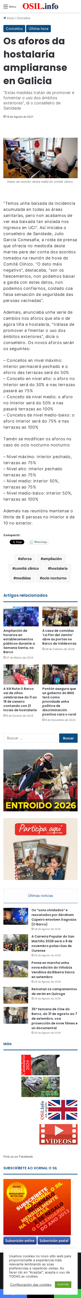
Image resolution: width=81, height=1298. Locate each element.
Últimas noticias (40, 895)
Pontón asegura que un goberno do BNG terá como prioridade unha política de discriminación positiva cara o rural (59, 701)
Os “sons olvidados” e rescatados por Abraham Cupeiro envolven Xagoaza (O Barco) (54, 917)
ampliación (52, 558)
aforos (26, 558)
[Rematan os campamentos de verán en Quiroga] (15, 995)
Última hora (38, 28)
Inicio (10, 18)
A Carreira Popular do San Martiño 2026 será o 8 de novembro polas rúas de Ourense (53, 943)
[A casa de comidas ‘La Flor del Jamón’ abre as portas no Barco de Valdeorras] (60, 617)
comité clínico (27, 568)
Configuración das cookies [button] (31, 1285)
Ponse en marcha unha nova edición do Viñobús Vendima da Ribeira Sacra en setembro (53, 970)
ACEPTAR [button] (63, 1284)
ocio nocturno (54, 578)
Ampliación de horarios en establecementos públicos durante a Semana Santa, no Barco (19, 641)
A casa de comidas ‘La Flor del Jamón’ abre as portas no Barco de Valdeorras (59, 637)
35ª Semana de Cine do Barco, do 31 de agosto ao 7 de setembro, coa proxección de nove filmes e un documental (55, 1018)
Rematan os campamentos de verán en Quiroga (54, 991)
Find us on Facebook (18, 1156)
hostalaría (59, 568)
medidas (23, 578)
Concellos (23, 18)
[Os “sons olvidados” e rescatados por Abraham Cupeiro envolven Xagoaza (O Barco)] (15, 916)
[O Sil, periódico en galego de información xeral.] (40, 6)
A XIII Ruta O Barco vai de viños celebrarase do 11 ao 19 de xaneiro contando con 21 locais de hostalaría (20, 699)
